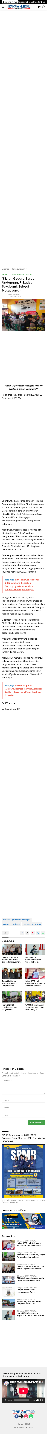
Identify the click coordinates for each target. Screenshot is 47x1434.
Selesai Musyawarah (32, 924)
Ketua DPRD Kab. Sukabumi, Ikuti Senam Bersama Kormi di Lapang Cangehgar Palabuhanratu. (35, 983)
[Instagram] (26, 1416)
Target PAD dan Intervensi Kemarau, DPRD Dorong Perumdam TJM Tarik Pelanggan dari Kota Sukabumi (11, 983)
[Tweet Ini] (27, 933)
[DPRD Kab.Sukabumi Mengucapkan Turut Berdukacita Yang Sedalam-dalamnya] (8, 1291)
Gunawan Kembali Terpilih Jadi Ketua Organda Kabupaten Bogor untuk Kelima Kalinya (11, 959)
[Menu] (3, 7)
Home (20, 1424)
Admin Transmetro (13, 295)
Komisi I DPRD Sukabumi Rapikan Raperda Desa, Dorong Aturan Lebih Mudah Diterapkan (34, 959)
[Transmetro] (18, 7)
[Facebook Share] (22, 933)
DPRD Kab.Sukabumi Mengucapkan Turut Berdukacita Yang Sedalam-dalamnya (29, 1291)
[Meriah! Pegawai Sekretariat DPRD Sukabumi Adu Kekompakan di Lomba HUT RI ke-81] (8, 1303)
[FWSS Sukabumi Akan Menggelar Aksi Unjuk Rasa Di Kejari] (35, 996)
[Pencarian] (43, 7)
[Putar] (5, 1400)
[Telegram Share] (38, 933)
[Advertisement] (23, 113)
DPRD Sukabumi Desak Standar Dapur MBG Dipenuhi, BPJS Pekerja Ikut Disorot (31, 1279)
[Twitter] (21, 1416)
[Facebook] (16, 1416)
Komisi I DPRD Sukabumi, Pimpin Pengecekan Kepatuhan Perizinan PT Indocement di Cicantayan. (11, 1007)
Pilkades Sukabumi (11, 924)
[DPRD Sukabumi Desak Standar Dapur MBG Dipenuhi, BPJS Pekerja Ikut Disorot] (8, 1280)
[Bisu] (37, 1400)
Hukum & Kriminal (24, 274)
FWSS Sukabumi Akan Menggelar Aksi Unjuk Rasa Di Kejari (34, 1007)
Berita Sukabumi (9, 274)
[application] (23, 1391)
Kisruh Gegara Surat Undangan (17, 919)
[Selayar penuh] (41, 1400)
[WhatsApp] (31, 1416)
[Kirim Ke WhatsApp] (43, 933)
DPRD (27, 1424)
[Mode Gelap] (39, 7)
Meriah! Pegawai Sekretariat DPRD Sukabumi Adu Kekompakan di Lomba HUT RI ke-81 (30, 1302)
